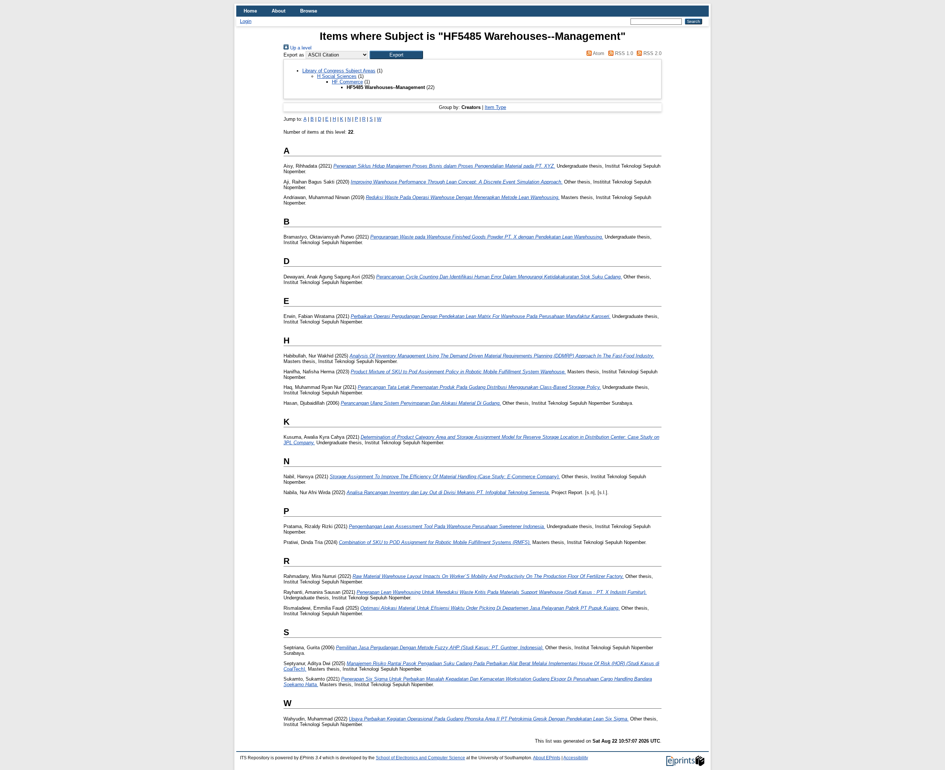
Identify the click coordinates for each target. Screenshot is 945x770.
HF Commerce (347, 82)
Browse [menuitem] (308, 11)
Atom (598, 53)
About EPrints (546, 758)
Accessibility (575, 758)
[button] (396, 55)
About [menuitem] (278, 11)
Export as (294, 55)
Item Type (495, 107)
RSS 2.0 (652, 53)
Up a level (300, 48)
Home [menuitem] (250, 11)
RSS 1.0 (623, 53)
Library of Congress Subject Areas (338, 70)
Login (245, 21)
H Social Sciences (337, 76)
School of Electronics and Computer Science (420, 758)
